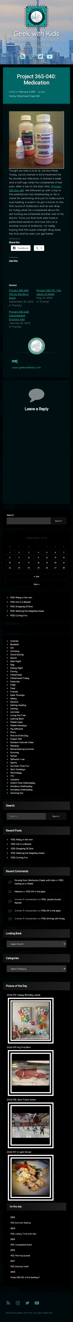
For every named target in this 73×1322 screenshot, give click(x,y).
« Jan (36, 576)
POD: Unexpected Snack (21, 1245)
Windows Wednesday (21, 786)
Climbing (14, 651)
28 (64, 568)
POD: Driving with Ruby (53, 918)
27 (55, 568)
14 (64, 557)
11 (38, 557)
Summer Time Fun (19, 765)
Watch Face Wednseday (22, 782)
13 (55, 557)
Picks (13, 732)
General (14, 701)
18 (38, 562)
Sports (13, 762)
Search (10, 515)
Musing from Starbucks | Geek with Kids (35, 880)
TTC (12, 776)
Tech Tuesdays (17, 769)
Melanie (18, 891)
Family (12, 96)
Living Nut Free (18, 715)
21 (64, 562)
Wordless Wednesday (21, 789)
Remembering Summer (22, 749)
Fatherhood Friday (19, 678)
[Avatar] (36, 346)
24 (29, 568)
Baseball (14, 644)
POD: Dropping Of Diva (21, 606)
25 (38, 568)
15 (10, 562)
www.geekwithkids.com (26, 367)
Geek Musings (17, 695)
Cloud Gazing (17, 654)
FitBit (13, 684)
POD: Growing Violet (19, 1266)
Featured (14, 681)
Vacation (14, 779)
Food (12, 688)
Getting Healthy (18, 705)
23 (19, 568)
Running (14, 752)
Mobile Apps (16, 722)
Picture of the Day (19, 735)
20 (55, 562)
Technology (16, 772)
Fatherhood (22, 96)
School (13, 755)
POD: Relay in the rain (21, 597)
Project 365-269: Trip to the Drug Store (19, 294)
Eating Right (16, 668)
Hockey (14, 708)
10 (29, 557)
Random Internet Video (22, 742)
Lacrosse (14, 711)
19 (47, 562)
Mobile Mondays (18, 725)
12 (47, 557)
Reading (14, 745)
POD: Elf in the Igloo (35, 891)
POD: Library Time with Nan (23, 1234)
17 (29, 562)
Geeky (13, 698)
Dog (12, 664)
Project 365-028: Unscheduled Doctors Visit (19, 315)
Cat (12, 647)
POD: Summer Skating (20, 1223)
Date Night (15, 661)
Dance (13, 657)
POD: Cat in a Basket (20, 601)
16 (19, 562)
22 (10, 568)
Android (14, 641)
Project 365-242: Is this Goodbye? (24, 1277)
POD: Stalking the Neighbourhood (27, 610)
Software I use (17, 759)
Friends (14, 691)
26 (47, 568)
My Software (16, 728)
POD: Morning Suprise (20, 1255)
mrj (43, 91)
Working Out (16, 793)
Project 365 (34, 96)
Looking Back (17, 718)
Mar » (36, 584)
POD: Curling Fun (18, 615)
